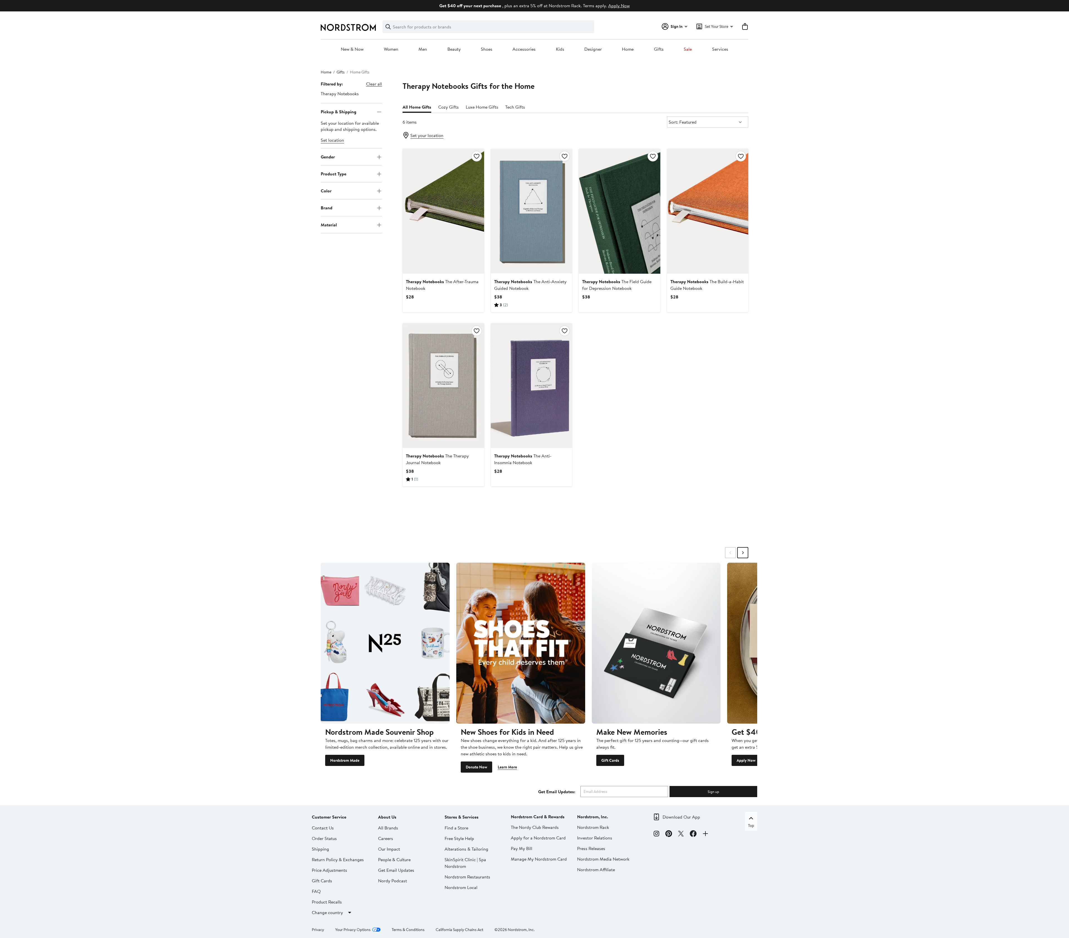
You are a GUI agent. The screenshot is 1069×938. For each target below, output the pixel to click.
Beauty (454, 49)
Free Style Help (459, 838)
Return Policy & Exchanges (338, 859)
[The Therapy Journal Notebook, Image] (443, 385)
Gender (328, 157)
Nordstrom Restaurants (467, 877)
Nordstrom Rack (593, 827)
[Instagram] (656, 834)
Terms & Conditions (408, 929)
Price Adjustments (329, 870)
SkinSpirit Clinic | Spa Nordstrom (465, 862)
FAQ (316, 891)
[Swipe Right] (742, 552)
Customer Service (329, 817)
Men (422, 49)
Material (329, 225)
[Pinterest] (668, 834)
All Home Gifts (417, 107)
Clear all (374, 84)
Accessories (524, 49)
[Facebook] (693, 834)
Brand (326, 208)
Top (751, 825)
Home (628, 49)
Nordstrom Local (461, 887)
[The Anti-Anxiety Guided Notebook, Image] (531, 211)
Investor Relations (594, 838)
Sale (688, 49)
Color (326, 191)
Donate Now (476, 767)
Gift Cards (610, 760)
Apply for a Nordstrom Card (538, 838)
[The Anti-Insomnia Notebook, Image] (531, 385)
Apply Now (619, 6)
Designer (593, 49)
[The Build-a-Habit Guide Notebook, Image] (707, 211)
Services (720, 49)
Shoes (486, 49)
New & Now (352, 49)
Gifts (659, 49)
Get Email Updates (396, 870)
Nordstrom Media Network (603, 859)
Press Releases (591, 848)
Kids (560, 49)
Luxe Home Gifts (482, 107)
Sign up (713, 791)
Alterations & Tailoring (466, 849)
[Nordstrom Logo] (348, 27)
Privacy (318, 929)
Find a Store (456, 828)
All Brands (388, 828)
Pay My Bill (521, 848)
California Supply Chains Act (459, 929)
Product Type (333, 174)
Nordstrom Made (344, 760)
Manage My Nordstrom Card (539, 859)
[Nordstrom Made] (385, 643)
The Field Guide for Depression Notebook (616, 284)
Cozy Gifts (448, 107)
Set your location (426, 135)
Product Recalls (327, 902)
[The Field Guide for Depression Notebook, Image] (619, 211)
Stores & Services (462, 817)
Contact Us (323, 828)
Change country (327, 912)
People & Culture (394, 859)
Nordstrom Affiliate (596, 869)
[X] (681, 834)
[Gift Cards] (656, 643)
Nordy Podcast (392, 881)
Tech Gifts (515, 107)
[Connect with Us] (705, 834)
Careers (385, 838)
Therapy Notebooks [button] (340, 93)
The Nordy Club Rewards (535, 827)
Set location (332, 140)
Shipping (320, 849)
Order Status (324, 838)
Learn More (507, 767)
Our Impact (389, 849)
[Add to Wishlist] (476, 156)
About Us (387, 817)
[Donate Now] (520, 643)
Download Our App (681, 817)
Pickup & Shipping (338, 112)
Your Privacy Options (353, 929)
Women (391, 49)
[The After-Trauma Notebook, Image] (443, 211)
